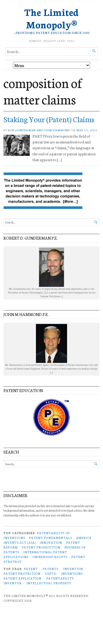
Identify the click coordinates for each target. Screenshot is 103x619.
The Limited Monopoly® (51, 18)
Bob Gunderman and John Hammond (39, 130)
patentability (60, 578)
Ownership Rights (49, 557)
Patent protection (21, 573)
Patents (50, 569)
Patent (31, 569)
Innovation (51, 542)
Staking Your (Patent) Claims (48, 118)
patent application (22, 578)
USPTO (50, 573)
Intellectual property (48, 583)
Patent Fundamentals (50, 537)
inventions (72, 573)
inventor (12, 583)
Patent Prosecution (41, 547)
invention (73, 569)
